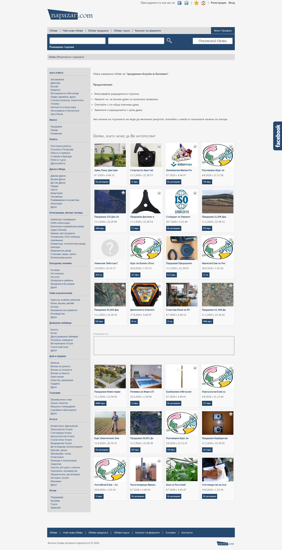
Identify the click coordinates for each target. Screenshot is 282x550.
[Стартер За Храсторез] (146, 155)
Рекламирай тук (100, 334)
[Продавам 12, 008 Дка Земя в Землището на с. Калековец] (218, 294)
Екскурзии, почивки (60, 263)
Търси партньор (59, 347)
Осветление (57, 376)
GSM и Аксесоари (60, 223)
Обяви (53, 30)
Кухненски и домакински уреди (67, 226)
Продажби (56, 126)
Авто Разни (57, 114)
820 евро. (99, 321)
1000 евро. (100, 228)
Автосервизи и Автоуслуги (65, 110)
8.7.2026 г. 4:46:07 (176, 175)
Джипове (55, 83)
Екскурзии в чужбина (62, 280)
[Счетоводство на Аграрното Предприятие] (218, 469)
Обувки (54, 186)
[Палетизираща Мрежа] (146, 469)
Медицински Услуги (61, 443)
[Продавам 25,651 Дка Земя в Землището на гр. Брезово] (146, 423)
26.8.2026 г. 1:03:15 (141, 268)
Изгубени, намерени (62, 340)
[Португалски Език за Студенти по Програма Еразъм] (218, 376)
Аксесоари (56, 203)
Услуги (53, 419)
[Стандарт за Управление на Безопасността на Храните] (182, 201)
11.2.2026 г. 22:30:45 (105, 396)
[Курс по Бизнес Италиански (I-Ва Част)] (146, 248)
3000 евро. (207, 321)
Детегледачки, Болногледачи (66, 446)
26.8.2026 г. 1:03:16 (105, 489)
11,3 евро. (207, 450)
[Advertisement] (165, 15)
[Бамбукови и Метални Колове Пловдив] (182, 376)
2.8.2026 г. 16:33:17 (105, 268)
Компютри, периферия (63, 219)
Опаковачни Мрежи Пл (179, 170)
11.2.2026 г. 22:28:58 (141, 443)
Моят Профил (223, 30)
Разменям (56, 133)
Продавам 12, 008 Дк (214, 310)
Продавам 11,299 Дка (214, 217)
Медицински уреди (61, 250)
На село (55, 277)
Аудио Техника (59, 230)
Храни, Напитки (59, 403)
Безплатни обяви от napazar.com (70, 14)
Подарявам (57, 497)
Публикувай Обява (213, 41)
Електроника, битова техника (66, 212)
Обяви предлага (98, 30)
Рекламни (56, 481)
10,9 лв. (99, 275)
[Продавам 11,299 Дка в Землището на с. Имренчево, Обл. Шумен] (218, 201)
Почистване (57, 457)
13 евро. (134, 403)
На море (55, 270)
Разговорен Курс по (213, 170)
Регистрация (218, 2)
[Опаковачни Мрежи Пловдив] (182, 155)
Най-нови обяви (73, 30)
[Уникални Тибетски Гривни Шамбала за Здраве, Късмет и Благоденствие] (110, 248)
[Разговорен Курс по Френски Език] (182, 423)
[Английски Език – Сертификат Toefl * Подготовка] (110, 469)
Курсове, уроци (59, 450)
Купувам (55, 500)
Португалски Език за (213, 391)
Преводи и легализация (64, 460)
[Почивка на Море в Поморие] (146, 376)
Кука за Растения (176, 484)
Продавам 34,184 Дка (106, 310)
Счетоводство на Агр (214, 484)
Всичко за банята (60, 373)
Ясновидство (58, 313)
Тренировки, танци (61, 453)
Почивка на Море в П (142, 391)
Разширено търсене (61, 47)
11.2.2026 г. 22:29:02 (177, 268)
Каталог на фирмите (148, 30)
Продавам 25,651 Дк (141, 438)
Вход (232, 2)
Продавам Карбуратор (215, 438)
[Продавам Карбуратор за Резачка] (218, 423)
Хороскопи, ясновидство (64, 471)
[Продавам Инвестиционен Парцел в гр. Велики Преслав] (110, 376)
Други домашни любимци (64, 336)
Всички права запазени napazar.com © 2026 (73, 543)
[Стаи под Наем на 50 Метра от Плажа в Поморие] (182, 294)
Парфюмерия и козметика (65, 200)
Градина (55, 383)
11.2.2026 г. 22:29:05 (213, 443)
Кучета (54, 329)
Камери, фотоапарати (63, 233)
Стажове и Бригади (61, 156)
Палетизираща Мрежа (142, 484)
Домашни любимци (60, 323)
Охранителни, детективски (65, 474)
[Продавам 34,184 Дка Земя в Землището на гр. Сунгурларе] (110, 294)
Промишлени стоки (61, 399)
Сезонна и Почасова (62, 149)
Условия (171, 532)
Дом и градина (57, 356)
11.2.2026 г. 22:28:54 (141, 221)
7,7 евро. (135, 228)
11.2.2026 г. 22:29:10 (105, 314)
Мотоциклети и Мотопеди (65, 93)
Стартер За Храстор (141, 170)
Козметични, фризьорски (64, 426)
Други (54, 207)
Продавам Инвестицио (107, 391)
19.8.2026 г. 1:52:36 (212, 489)
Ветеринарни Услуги (62, 343)
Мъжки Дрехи (58, 179)
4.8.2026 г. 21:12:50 (212, 175)
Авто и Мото (56, 73)
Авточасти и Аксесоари (63, 107)
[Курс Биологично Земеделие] (110, 423)
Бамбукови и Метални (178, 391)
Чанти (54, 189)
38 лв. (134, 321)
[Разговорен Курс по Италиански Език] (218, 155)
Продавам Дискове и (142, 217)
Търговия (54, 393)
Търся (54, 504)
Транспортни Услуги (62, 429)
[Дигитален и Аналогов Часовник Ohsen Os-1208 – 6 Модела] (146, 294)
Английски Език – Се (106, 484)
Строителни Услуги (61, 440)
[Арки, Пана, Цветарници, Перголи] (110, 155)
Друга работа (58, 163)
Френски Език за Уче (213, 263)
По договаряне (102, 182)
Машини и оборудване (63, 406)
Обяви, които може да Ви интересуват (124, 136)
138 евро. (207, 182)
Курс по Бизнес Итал (142, 263)
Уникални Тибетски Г (106, 263)
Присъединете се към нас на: (158, 2)
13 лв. (205, 275)
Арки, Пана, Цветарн (106, 170)
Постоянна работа (61, 146)
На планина (57, 273)
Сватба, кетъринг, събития (65, 467)
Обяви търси (122, 30)
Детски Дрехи (58, 182)
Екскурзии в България (62, 284)
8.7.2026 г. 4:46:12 (104, 175)
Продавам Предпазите (179, 263)
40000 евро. (100, 403)
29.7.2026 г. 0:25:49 (176, 221)
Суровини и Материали (63, 410)
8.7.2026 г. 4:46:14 (176, 314)
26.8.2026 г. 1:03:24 (212, 268)
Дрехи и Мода (57, 169)
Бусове (54, 86)
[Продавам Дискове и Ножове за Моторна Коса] (146, 201)
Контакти (187, 532)
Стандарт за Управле (178, 217)
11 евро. (134, 182)
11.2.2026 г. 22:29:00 (105, 221)
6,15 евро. (171, 275)
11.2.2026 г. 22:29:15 (141, 175)
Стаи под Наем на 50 (178, 310)
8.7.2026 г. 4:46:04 (140, 489)
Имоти (53, 120)
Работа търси (58, 160)
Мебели (55, 363)
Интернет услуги (60, 478)
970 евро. (207, 228)
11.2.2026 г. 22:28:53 (213, 221)
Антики (54, 306)
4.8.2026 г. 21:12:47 (176, 443)
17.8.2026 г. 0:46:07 (141, 314)
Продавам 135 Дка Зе (106, 217)
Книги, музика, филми (62, 303)
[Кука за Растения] (182, 469)
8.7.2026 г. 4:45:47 (176, 489)
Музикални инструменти (64, 310)
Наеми (54, 130)
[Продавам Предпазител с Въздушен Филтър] (182, 248)
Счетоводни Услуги (61, 433)
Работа (53, 139)
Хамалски (56, 464)
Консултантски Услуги (62, 436)
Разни (52, 490)
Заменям (55, 507)
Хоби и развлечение (60, 293)
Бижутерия (57, 193)
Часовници (57, 196)
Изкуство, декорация (62, 380)
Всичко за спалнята (61, 370)
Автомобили (57, 79)
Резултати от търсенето (70, 57)
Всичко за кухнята (60, 366)
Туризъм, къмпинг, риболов (65, 300)
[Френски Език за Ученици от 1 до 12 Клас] (218, 248)
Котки (54, 333)
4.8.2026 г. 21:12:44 (212, 396)
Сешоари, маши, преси (63, 254)
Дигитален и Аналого (142, 310)
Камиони (55, 90)
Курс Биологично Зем (106, 438)
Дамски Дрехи (58, 176)
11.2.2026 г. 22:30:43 (213, 314)
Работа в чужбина (60, 153)
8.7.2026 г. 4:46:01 (176, 396)
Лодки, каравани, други (63, 97)
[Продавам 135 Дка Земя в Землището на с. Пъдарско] (110, 201)
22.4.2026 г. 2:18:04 (141, 396)
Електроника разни (61, 257)
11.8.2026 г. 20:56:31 (105, 443)
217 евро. (135, 275)
